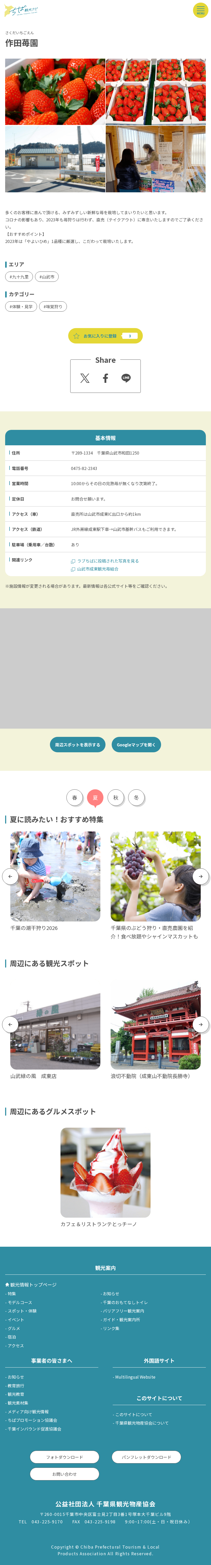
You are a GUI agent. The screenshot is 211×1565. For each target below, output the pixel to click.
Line (124, 374)
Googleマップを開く (136, 744)
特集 (12, 1293)
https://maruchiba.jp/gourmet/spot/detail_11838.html (104, 1134)
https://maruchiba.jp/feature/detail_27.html (153, 835)
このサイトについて (133, 1414)
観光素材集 (18, 1403)
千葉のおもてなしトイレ (125, 1302)
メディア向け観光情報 (28, 1411)
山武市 (48, 277)
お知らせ (111, 1293)
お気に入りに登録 (100, 336)
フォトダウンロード (64, 1457)
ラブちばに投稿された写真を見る (108, 561)
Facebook (104, 376)
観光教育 (16, 1394)
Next (201, 876)
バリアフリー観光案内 (123, 1311)
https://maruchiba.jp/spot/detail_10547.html (53, 983)
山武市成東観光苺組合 (97, 569)
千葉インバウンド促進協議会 (34, 1429)
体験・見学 (22, 306)
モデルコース (20, 1302)
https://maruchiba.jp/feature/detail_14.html (52, 835)
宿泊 (12, 1337)
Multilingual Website (135, 1377)
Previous (10, 876)
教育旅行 (16, 1385)
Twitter (84, 376)
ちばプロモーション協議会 (32, 1420)
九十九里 (20, 277)
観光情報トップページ (33, 1284)
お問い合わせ (64, 1474)
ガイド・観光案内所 (121, 1319)
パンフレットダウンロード (146, 1457)
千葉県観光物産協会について (142, 1423)
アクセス (16, 1345)
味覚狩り (54, 306)
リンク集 (111, 1328)
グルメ (14, 1328)
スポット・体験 (22, 1311)
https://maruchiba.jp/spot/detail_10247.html (154, 983)
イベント (16, 1319)
